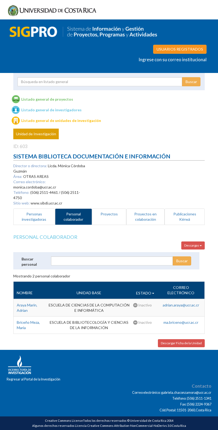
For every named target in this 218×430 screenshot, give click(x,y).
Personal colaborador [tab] (73, 217)
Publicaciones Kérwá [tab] (184, 217)
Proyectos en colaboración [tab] (145, 217)
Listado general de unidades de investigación (61, 120)
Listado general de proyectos (47, 99)
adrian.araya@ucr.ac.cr (181, 305)
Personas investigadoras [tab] (34, 217)
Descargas (192, 245)
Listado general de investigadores (51, 110)
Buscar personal (29, 262)
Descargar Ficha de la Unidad (181, 343)
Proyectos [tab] (109, 214)
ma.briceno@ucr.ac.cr (181, 322)
